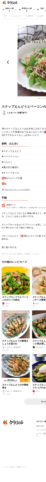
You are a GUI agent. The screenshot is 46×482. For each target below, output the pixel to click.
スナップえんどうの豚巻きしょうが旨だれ (15, 342)
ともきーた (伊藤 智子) (17, 112)
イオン (7, 303)
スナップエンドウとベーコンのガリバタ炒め (15, 298)
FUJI (37, 303)
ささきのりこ (40, 347)
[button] (39, 98)
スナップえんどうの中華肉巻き (15, 386)
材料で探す (40, 426)
